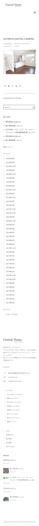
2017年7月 (10, 256)
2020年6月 (10, 225)
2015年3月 (10, 303)
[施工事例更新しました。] (6, 470)
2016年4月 (10, 267)
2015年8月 (10, 287)
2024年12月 (10, 174)
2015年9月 (10, 283)
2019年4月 (10, 232)
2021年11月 (10, 213)
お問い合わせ (10, 446)
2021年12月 (10, 209)
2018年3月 (10, 244)
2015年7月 (10, 291)
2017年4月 (10, 264)
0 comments (7, 46)
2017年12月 (10, 248)
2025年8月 (10, 170)
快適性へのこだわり (13, 406)
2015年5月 (10, 299)
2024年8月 (10, 178)
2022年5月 (10, 205)
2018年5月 (10, 236)
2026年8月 (10, 158)
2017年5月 (10, 260)
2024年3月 (10, 182)
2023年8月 (10, 193)
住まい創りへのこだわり (15, 394)
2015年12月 (10, 275)
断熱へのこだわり (12, 398)
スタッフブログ (12, 314)
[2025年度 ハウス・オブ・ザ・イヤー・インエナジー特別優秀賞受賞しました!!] (6, 478)
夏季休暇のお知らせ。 (13, 122)
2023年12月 (10, 190)
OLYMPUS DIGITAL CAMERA (18, 39)
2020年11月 (10, 221)
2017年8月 (10, 252)
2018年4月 (10, 240)
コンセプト (9, 390)
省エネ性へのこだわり (14, 402)
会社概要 (9, 442)
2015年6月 (10, 295)
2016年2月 (10, 271)
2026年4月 (10, 162)
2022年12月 (10, 197)
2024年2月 (10, 186)
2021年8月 (10, 217)
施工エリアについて (13, 418)
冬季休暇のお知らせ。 (13, 136)
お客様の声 (9, 435)
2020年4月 (10, 229)
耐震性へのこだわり (13, 410)
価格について (11, 421)
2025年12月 (10, 166)
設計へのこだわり (12, 414)
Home (8, 431)
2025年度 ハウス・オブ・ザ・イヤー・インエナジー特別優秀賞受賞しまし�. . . (22, 479)
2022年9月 (10, 201)
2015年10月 (10, 279)
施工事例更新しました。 (14, 126)
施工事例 (9, 439)
